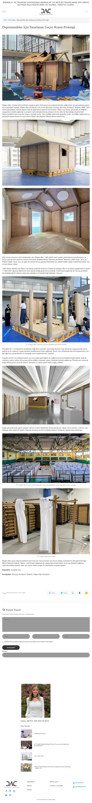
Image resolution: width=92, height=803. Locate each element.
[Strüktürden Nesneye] (26, 733)
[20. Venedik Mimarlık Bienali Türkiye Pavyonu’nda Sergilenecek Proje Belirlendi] (26, 745)
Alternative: (5, 651)
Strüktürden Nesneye (39, 733)
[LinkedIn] (6, 795)
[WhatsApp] (73, 593)
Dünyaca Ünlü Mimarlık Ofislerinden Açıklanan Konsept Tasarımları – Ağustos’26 (52, 767)
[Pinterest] (10, 791)
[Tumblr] (79, 593)
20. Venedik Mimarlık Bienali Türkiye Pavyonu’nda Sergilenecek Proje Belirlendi (51, 744)
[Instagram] (14, 791)
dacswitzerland (80, 786)
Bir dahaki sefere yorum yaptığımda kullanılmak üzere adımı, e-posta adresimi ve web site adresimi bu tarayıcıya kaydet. (28, 641)
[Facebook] (6, 791)
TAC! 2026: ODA (39, 756)
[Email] (86, 593)
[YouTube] (10, 795)
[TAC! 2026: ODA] (26, 756)
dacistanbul (79, 782)
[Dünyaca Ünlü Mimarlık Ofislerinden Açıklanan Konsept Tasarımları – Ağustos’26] (26, 767)
